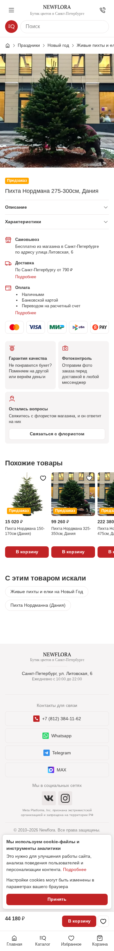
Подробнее (25, 276)
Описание (16, 207)
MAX (61, 769)
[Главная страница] (10, 45)
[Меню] (11, 10)
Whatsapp (61, 735)
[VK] (49, 798)
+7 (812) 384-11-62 (61, 718)
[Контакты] (102, 10)
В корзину (79, 920)
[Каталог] (11, 26)
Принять (57, 899)
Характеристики (23, 221)
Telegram (61, 752)
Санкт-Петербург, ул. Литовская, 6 (57, 673)
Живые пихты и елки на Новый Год (46, 591)
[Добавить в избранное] (103, 921)
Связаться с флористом (57, 433)
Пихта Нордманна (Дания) (38, 605)
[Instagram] (65, 798)
